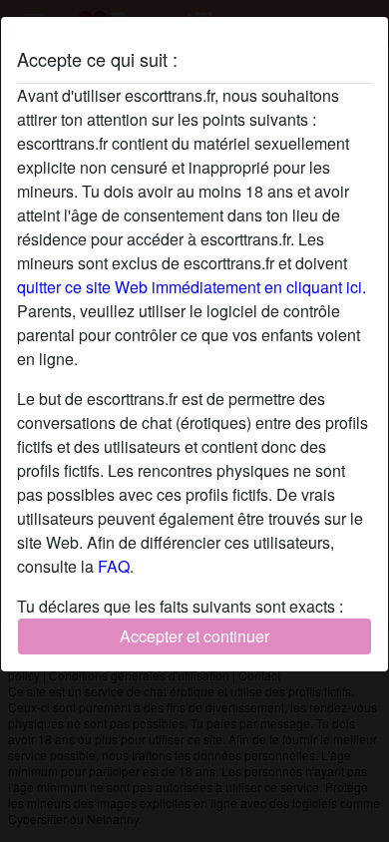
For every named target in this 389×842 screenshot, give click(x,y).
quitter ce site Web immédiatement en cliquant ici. (191, 286)
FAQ (114, 566)
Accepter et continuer (194, 636)
